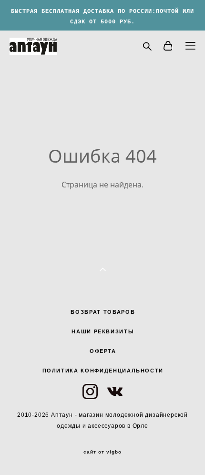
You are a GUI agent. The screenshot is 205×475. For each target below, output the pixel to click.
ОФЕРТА (103, 351)
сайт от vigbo (102, 452)
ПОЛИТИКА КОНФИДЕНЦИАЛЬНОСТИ (103, 370)
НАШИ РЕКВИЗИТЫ (103, 331)
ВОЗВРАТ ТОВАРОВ (103, 312)
